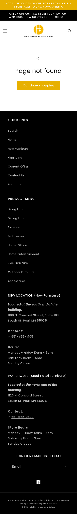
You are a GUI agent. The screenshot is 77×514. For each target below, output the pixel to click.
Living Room (17, 209)
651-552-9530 (22, 417)
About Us (14, 184)
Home (12, 140)
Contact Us (16, 175)
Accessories (17, 281)
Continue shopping (38, 85)
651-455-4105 (22, 336)
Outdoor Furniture (21, 272)
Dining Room (17, 218)
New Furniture (18, 149)
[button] (5, 31)
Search (13, 131)
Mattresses (16, 236)
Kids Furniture (18, 263)
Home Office (17, 245)
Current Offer (18, 166)
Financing (15, 158)
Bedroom (14, 227)
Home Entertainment (23, 254)
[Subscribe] (64, 466)
